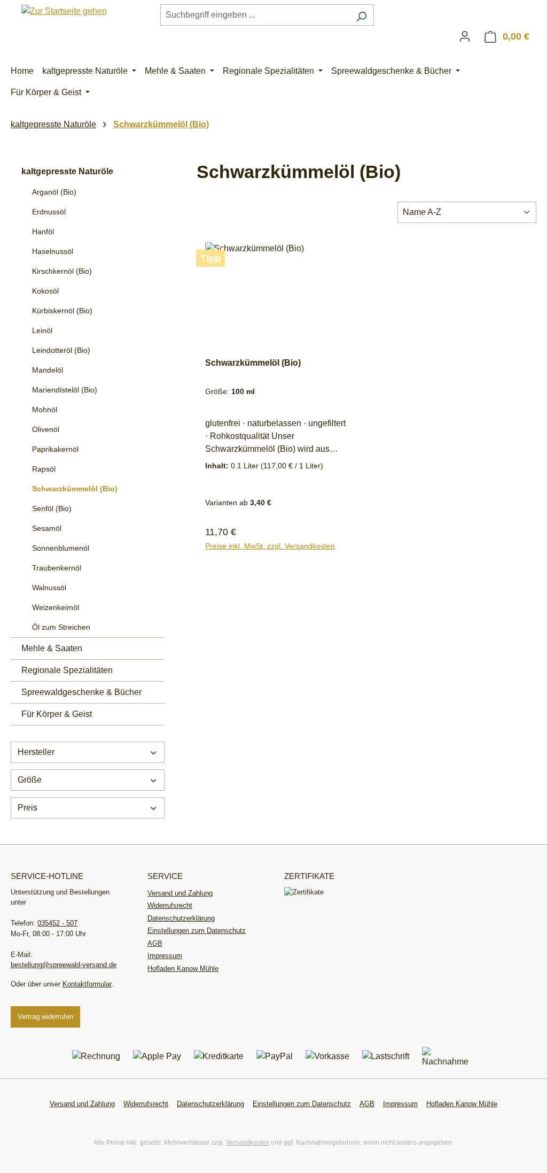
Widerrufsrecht (169, 905)
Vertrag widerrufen (45, 1017)
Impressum (164, 956)
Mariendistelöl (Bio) (64, 389)
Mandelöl (47, 370)
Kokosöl (45, 291)
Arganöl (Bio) (54, 192)
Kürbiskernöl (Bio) (62, 310)
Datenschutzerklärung (181, 918)
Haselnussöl (52, 251)
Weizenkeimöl (55, 607)
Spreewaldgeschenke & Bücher (81, 692)
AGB (154, 943)
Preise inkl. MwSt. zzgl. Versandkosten (270, 546)
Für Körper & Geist (56, 714)
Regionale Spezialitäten (67, 670)
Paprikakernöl (55, 449)
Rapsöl (44, 469)
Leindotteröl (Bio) (61, 350)
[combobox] (254, 15)
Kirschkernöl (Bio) (62, 271)
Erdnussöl (49, 211)
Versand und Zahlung (180, 893)
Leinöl (42, 330)
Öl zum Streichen (61, 627)
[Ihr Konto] (465, 36)
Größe (30, 779)
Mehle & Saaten (51, 648)
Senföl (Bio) (52, 508)
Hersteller (36, 752)
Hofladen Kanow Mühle (182, 968)
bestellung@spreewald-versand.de (63, 965)
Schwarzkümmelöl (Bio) (75, 488)
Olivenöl (45, 429)
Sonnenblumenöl (60, 548)
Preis (27, 807)
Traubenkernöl (56, 568)
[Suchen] (361, 15)
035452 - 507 (57, 923)
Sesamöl (46, 528)
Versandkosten (247, 1142)
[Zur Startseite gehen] (64, 11)
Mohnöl (44, 409)
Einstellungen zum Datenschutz (196, 931)
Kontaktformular (87, 984)
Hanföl (43, 231)
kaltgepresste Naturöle (67, 171)
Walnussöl (49, 587)
